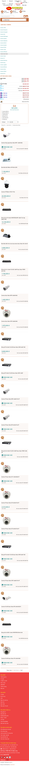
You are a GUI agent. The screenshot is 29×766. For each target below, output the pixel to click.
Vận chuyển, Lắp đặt (5, 735)
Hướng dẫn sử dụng (18, 1)
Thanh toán (11, 3)
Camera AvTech (3, 47)
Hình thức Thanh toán (5, 739)
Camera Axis (2, 34)
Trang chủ (4, 1)
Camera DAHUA (3, 42)
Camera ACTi (2, 73)
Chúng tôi (11, 1)
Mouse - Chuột (3, 717)
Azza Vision (9, 125)
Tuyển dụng (17, 3)
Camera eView (3, 69)
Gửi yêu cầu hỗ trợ (25, 101)
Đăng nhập (24, 5)
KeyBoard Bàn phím (5, 715)
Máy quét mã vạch (4, 705)
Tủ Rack (2, 694)
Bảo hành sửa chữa (4, 723)
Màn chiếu (3, 704)
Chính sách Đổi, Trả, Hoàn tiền (7, 733)
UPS (1, 698)
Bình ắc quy (3, 696)
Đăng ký (18, 5)
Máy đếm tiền (3, 713)
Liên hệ (3, 3)
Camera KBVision (3, 66)
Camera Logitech (3, 64)
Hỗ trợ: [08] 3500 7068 (7, 5)
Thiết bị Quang (3, 686)
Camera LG (2, 58)
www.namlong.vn (13, 748)
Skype (2, 86)
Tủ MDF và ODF (4, 680)
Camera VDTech (3, 71)
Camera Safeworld (3, 40)
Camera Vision (3, 56)
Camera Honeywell (3, 32)
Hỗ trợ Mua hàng (4, 731)
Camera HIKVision (3, 51)
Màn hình (2, 702)
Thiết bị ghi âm (3, 677)
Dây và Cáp (3, 682)
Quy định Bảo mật (4, 737)
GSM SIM (3, 684)
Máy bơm (2, 688)
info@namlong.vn (5, 748)
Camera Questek (3, 45)
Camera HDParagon (4, 36)
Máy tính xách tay (4, 700)
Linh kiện (2, 719)
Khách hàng (24, 2)
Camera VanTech (3, 38)
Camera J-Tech (3, 49)
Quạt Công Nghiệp (4, 721)
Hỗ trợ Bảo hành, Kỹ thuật (6, 729)
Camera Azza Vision (4, 53)
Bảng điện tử (3, 712)
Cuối (21, 670)
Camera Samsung (3, 60)
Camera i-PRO (3, 27)
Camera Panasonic (3, 29)
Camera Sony (2, 62)
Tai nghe (2, 678)
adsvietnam (12, 764)
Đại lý (25, 1)
